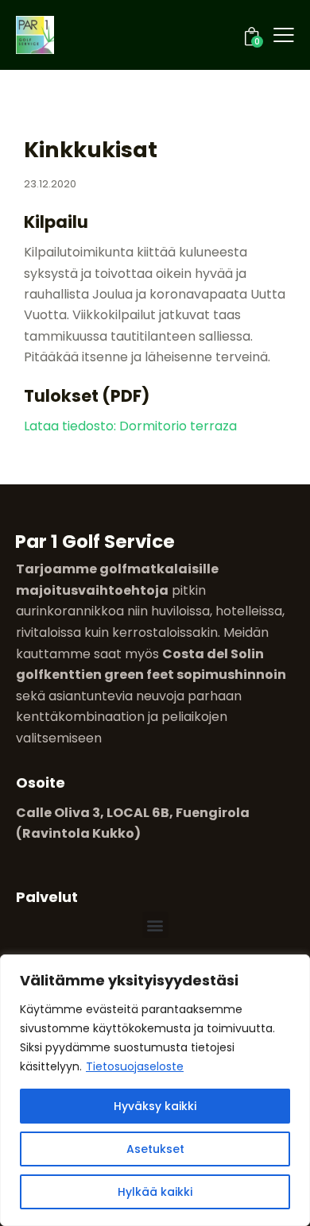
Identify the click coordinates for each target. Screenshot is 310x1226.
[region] (155, 1090)
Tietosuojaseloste (135, 1066)
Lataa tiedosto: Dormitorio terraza (130, 426)
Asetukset (155, 1149)
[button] (155, 925)
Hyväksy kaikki (155, 1106)
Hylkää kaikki (155, 1192)
